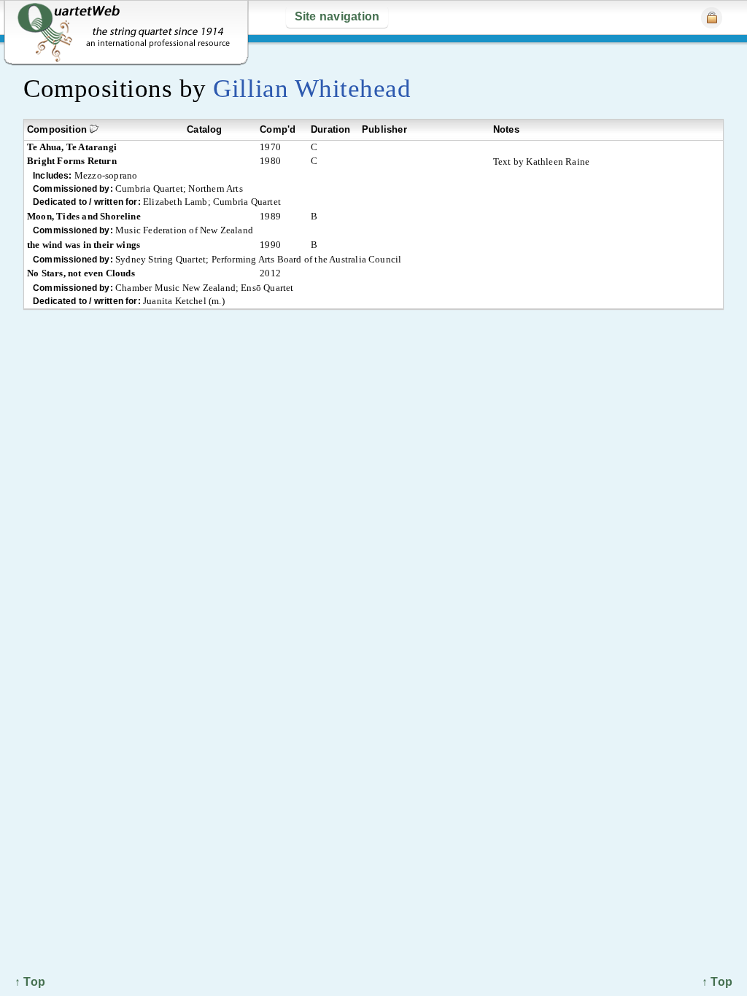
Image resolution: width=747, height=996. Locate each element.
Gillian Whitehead (312, 88)
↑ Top (717, 982)
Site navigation (337, 16)
